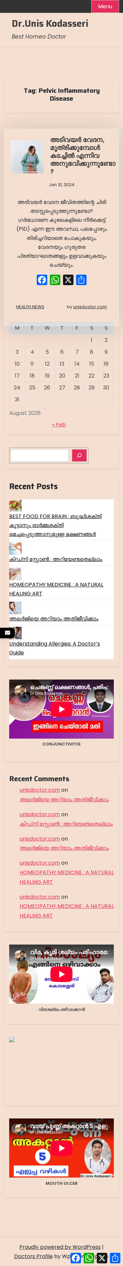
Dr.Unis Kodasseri (50, 23)
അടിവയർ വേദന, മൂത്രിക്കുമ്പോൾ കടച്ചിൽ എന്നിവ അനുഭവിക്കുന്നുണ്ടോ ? (82, 155)
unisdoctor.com (90, 307)
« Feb (59, 424)
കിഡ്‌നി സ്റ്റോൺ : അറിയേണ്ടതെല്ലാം (55, 559)
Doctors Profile (33, 1256)
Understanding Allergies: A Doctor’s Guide (54, 648)
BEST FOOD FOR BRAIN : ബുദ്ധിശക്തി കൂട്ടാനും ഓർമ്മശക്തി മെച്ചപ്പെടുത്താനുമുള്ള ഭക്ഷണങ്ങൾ (55, 525)
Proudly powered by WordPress (60, 1247)
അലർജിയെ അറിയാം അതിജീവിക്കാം (53, 618)
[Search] (79, 455)
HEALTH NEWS (30, 307)
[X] (68, 281)
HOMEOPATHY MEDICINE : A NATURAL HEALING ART (56, 589)
